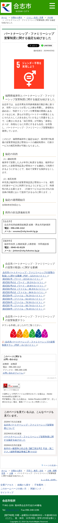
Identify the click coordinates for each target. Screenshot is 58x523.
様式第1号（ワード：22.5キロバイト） (21, 279)
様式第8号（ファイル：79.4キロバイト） (22, 309)
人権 (11, 473)
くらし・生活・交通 (34, 17)
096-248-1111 (12, 510)
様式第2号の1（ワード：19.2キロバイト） (23, 282)
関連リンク (35, 488)
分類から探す (16, 17)
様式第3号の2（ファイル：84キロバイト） (23, 292)
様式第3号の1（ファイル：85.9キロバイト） (24, 289)
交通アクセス (6, 485)
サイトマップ (6, 492)
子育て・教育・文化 (34, 471)
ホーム (4, 17)
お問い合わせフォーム (13, 373)
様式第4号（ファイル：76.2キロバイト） (22, 295)
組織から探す (23, 485)
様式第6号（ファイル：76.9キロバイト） (22, 302)
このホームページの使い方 (13, 488)
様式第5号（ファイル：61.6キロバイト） (22, 299)
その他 (50, 17)
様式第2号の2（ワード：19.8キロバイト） (23, 286)
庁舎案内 (38, 485)
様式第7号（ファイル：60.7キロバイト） (22, 305)
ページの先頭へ (51, 465)
